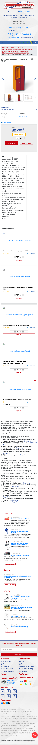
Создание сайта (4, 742)
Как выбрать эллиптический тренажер (20, 597)
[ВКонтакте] (2, 703)
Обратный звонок (13, 37)
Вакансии (6, 664)
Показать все (10, 564)
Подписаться (19, 654)
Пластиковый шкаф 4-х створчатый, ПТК (16, 251)
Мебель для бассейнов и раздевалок (15, 51)
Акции (7, 570)
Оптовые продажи (27, 666)
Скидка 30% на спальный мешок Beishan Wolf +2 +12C (17, 576)
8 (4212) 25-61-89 (20, 34)
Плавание (20, 48)
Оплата (17, 15)
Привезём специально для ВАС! (10, 682)
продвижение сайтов (22, 742)
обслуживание (12, 742)
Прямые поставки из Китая (20, 519)
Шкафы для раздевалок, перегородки (15, 53)
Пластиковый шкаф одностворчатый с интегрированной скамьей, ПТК (15, 362)
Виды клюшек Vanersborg (19, 627)
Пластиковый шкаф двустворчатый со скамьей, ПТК (18, 288)
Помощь (24, 671)
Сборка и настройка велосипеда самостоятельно (22, 607)
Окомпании (7, 661)
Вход (20, 11)
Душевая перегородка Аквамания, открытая (17, 399)
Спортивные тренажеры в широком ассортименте (19, 543)
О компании (8, 15)
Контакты (15, 17)
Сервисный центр (27, 669)
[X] (9, 703)
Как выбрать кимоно (18, 616)
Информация (23, 17)
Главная (5, 48)
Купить (19, 260)
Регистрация (26, 11)
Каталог (12, 48)
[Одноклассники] (4, 703)
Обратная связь (8, 669)
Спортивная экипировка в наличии (19, 531)
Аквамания (23, 117)
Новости (8, 513)
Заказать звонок (8, 671)
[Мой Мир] (7, 703)
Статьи (7, 591)
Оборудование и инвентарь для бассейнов (17, 49)
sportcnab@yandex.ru (20, 28)
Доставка (24, 15)
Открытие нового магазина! (20, 555)
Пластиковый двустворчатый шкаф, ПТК (16, 325)
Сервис (32, 15)
